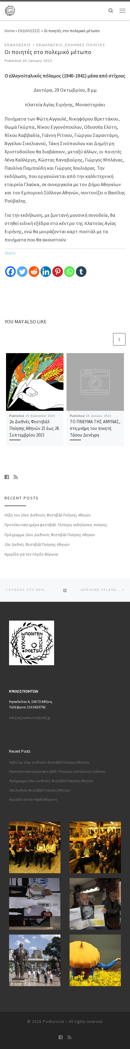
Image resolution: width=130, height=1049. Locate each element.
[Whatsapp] (69, 267)
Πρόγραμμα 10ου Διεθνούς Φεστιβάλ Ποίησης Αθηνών (50, 534)
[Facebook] (10, 267)
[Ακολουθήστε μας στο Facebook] (7, 477)
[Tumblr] (81, 267)
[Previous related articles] (106, 339)
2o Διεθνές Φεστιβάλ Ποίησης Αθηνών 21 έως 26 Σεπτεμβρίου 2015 (34, 428)
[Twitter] (22, 267)
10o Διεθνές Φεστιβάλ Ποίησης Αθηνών (37, 544)
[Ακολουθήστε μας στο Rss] (16, 477)
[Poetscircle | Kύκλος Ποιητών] (10, 10)
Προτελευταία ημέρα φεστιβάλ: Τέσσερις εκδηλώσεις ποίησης (56, 524)
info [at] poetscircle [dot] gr (29, 717)
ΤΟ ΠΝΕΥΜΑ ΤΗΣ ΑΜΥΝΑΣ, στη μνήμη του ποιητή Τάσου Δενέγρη (95, 428)
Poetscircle (53, 1021)
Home (10, 30)
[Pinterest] (57, 267)
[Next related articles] (119, 339)
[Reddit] (34, 267)
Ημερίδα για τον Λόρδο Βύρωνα (31, 554)
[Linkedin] (46, 267)
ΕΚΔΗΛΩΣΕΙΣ (29, 30)
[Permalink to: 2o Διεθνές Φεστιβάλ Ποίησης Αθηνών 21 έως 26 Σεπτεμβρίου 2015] (34, 382)
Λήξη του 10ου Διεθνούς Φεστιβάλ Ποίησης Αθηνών (48, 515)
